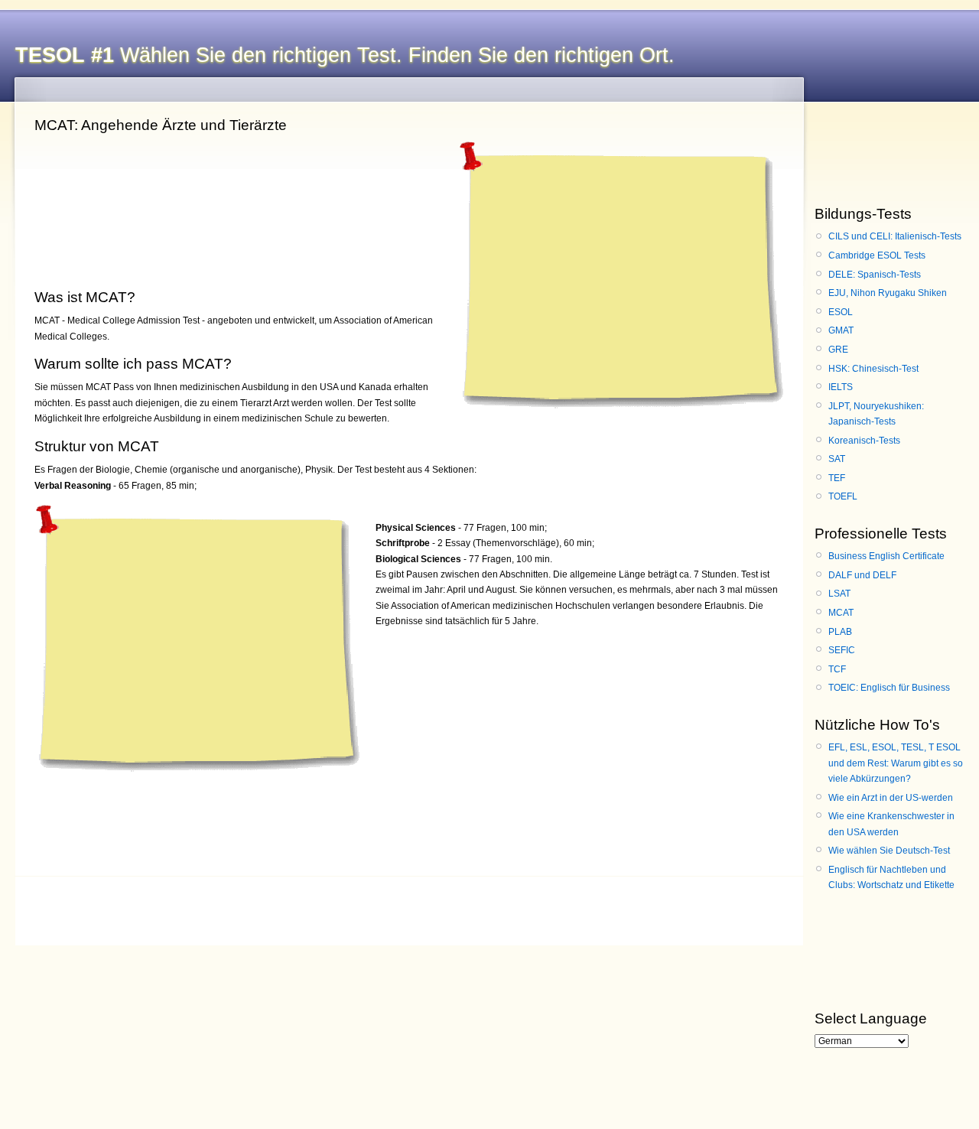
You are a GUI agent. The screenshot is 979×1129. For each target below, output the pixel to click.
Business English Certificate (886, 556)
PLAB (840, 631)
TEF (836, 478)
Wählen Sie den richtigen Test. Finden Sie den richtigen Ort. (345, 55)
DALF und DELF (862, 575)
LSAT (839, 593)
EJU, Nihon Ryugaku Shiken (887, 293)
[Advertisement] (618, 271)
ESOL (840, 312)
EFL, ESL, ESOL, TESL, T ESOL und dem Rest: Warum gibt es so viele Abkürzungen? (895, 763)
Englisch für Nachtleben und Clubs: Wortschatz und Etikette (891, 877)
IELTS (840, 387)
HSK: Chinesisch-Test (873, 368)
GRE (838, 349)
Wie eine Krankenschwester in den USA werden (891, 824)
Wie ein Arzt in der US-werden (890, 797)
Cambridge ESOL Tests (876, 255)
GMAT (841, 330)
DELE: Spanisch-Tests (874, 274)
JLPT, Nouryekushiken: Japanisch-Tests (876, 414)
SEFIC (841, 650)
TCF (837, 669)
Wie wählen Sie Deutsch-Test (889, 850)
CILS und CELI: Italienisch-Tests (894, 236)
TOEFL (842, 496)
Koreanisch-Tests (864, 440)
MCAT (841, 612)
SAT (836, 459)
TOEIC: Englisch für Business (889, 687)
